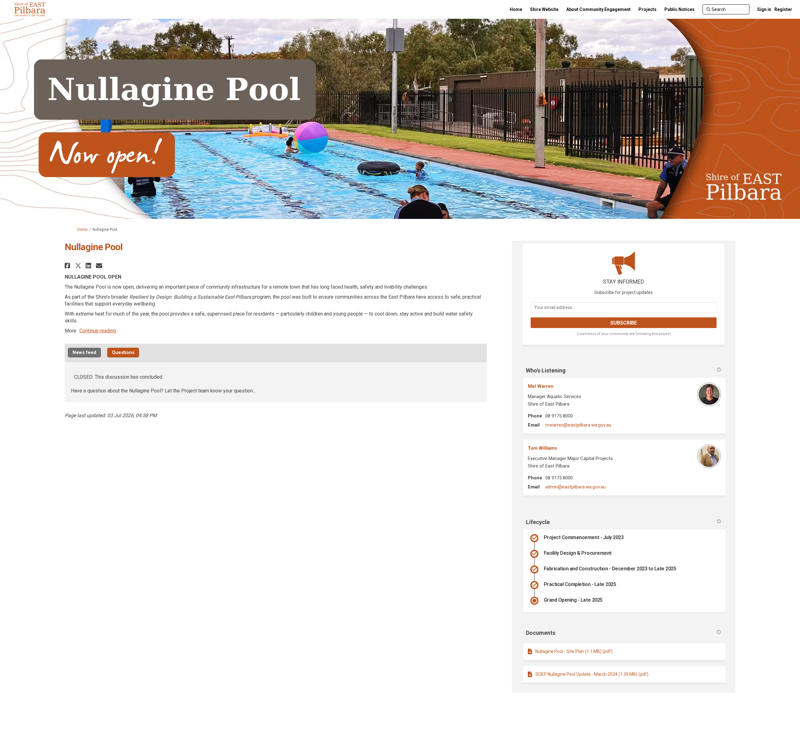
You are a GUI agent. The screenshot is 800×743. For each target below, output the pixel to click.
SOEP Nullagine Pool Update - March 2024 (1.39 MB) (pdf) (591, 674)
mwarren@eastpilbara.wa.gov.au (578, 425)
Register (783, 9)
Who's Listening (546, 370)
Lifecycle (538, 522)
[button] (68, 265)
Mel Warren (540, 386)
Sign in (764, 9)
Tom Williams (542, 448)
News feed (84, 352)
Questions (123, 352)
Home (82, 229)
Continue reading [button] (97, 331)
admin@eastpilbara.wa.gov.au (575, 487)
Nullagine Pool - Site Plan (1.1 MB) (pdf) (573, 651)
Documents (540, 632)
